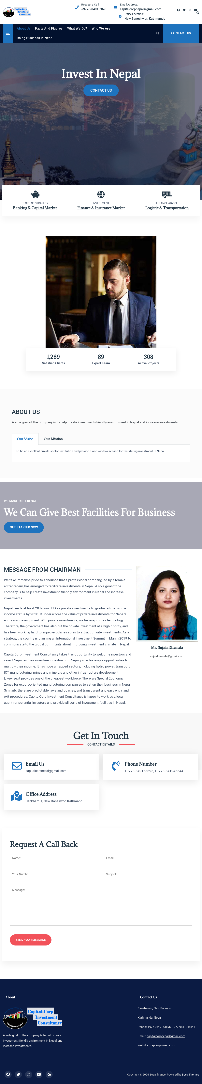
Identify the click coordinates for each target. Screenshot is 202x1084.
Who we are (101, 28)
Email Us (35, 764)
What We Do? (77, 28)
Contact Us (101, 90)
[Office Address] (17, 796)
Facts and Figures (49, 28)
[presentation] (6, 122)
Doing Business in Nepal (35, 38)
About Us (23, 28)
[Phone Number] (116, 766)
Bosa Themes (190, 1074)
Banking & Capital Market (35, 207)
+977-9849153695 (94, 7)
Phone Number (141, 764)
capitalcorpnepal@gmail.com (140, 7)
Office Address (41, 794)
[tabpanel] (101, 453)
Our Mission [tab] (53, 439)
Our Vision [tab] (25, 439)
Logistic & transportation (167, 207)
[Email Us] (17, 766)
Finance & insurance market (101, 207)
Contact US (181, 33)
